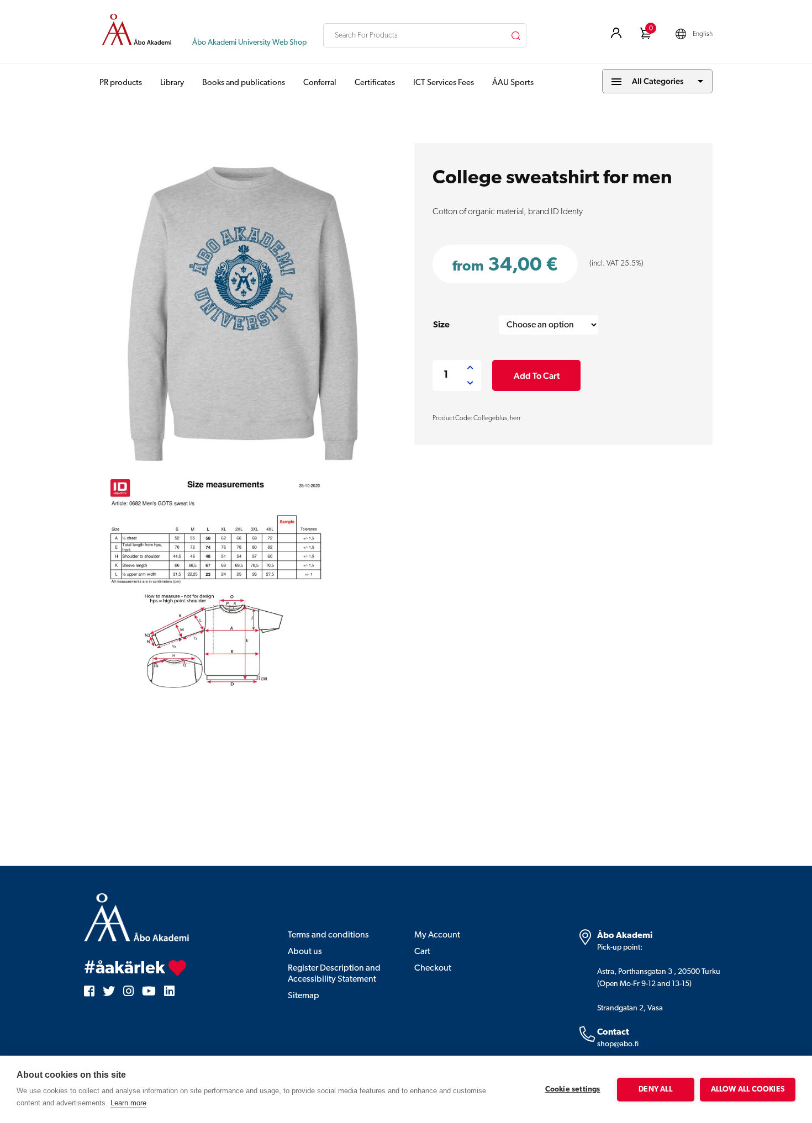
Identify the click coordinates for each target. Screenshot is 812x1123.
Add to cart (537, 375)
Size (441, 325)
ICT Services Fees (443, 83)
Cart (422, 951)
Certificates (375, 83)
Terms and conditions (328, 935)
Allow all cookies (747, 1089)
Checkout (432, 968)
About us (305, 951)
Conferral (319, 83)
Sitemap (303, 996)
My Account (437, 935)
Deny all (655, 1089)
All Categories (657, 81)
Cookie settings (572, 1089)
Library (172, 83)
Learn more (128, 1103)
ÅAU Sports (513, 83)
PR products (120, 83)
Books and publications (243, 83)
